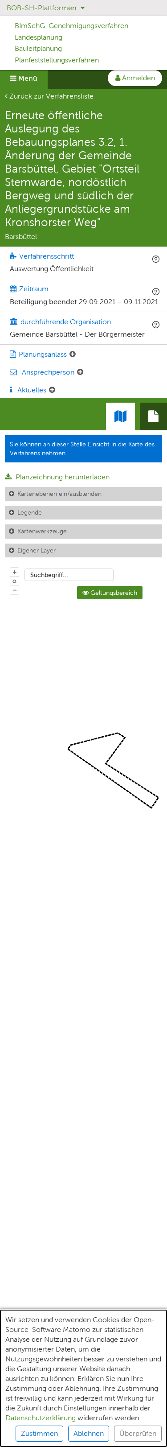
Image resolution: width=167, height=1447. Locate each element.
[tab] (153, 416)
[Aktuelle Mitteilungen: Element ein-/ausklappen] (52, 390)
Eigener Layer (36, 550)
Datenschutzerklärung (40, 1418)
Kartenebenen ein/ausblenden (59, 493)
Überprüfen (137, 1433)
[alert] (83, 1378)
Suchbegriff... (49, 574)
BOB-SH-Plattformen (42, 8)
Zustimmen (39, 1433)
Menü (26, 78)
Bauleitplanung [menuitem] (38, 48)
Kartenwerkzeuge (42, 531)
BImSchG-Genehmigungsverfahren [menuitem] (71, 25)
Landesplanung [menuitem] (38, 37)
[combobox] (69, 575)
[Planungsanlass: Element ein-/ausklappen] (72, 354)
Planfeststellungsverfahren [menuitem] (57, 60)
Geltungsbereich (113, 592)
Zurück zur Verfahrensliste (51, 96)
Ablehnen (88, 1433)
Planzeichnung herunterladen (62, 477)
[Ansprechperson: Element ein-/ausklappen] (80, 372)
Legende (29, 512)
